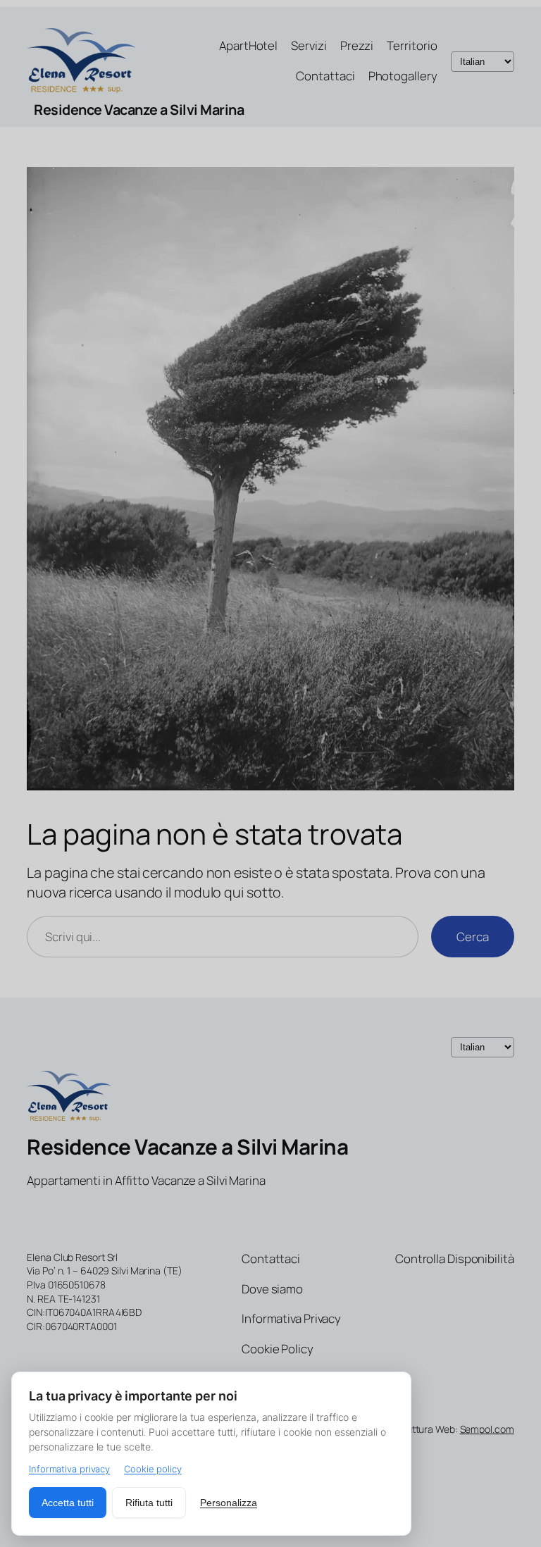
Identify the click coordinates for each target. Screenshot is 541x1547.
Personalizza (228, 1502)
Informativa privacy (69, 1468)
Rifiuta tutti (149, 1502)
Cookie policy (153, 1468)
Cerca (472, 936)
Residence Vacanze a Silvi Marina (139, 109)
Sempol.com (487, 1429)
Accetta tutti (68, 1502)
